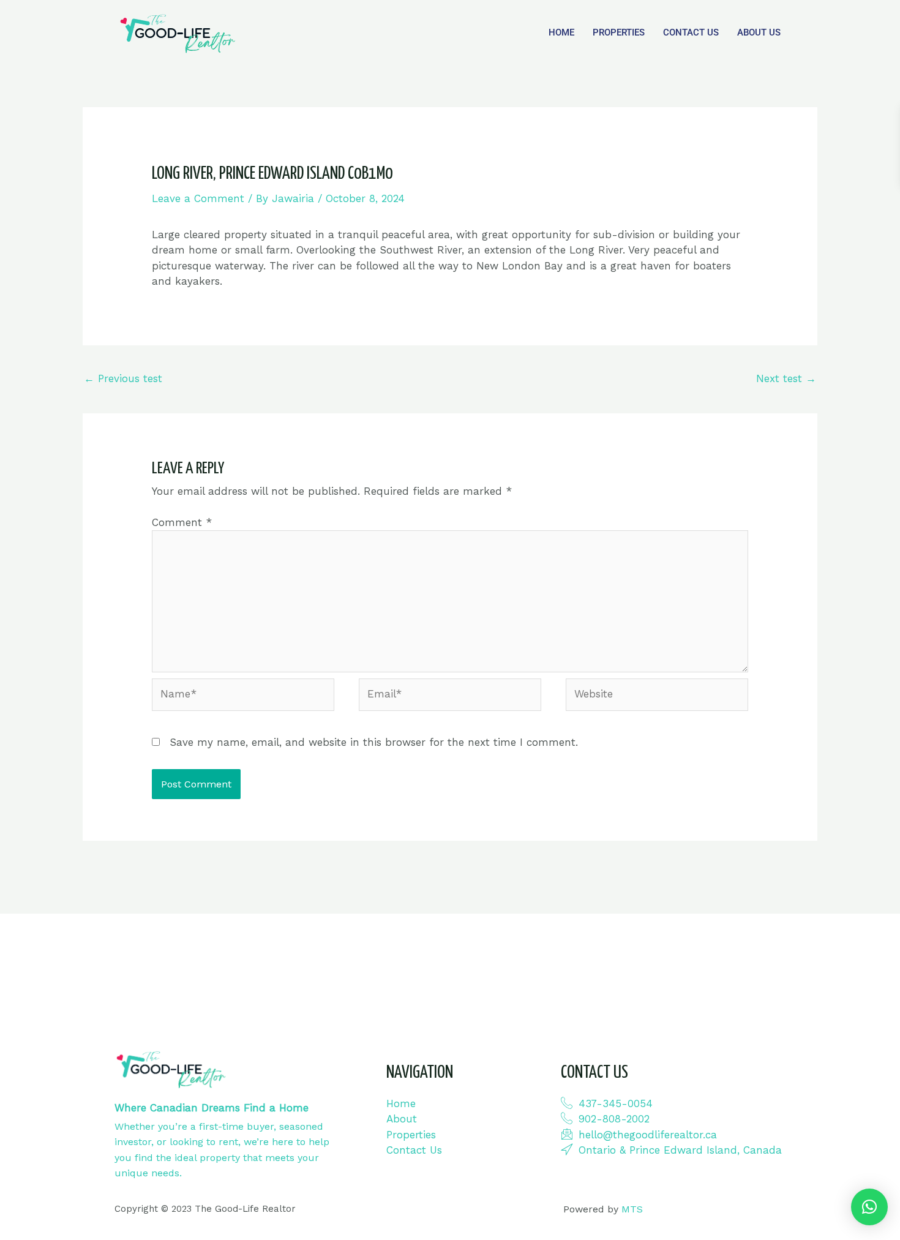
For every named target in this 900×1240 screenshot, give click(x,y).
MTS (632, 1209)
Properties (619, 32)
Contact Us (691, 32)
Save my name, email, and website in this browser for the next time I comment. (374, 742)
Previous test (123, 378)
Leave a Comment (198, 198)
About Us (759, 32)
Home (561, 32)
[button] (869, 1207)
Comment (182, 522)
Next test (786, 378)
